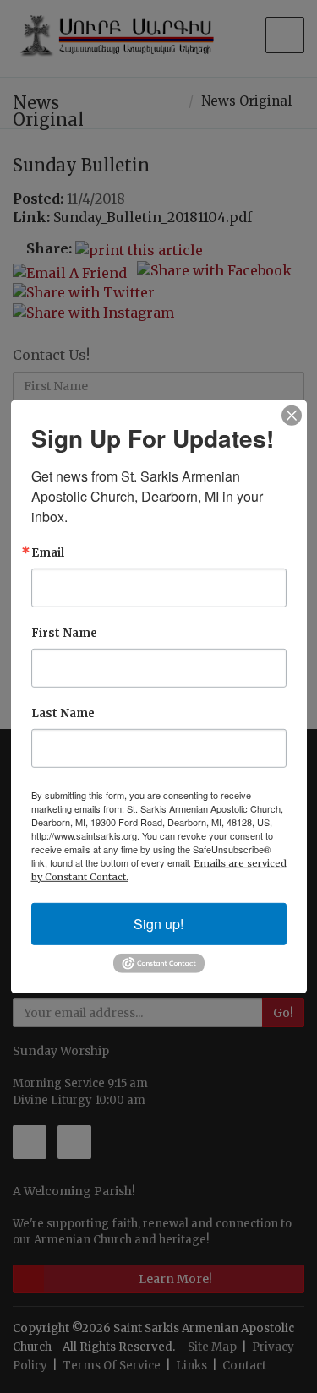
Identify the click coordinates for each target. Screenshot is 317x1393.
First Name (64, 632)
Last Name (63, 712)
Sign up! (158, 923)
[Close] (291, 415)
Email (47, 552)
